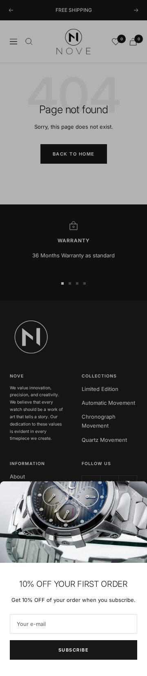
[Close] (134, 494)
